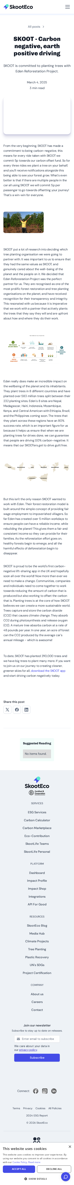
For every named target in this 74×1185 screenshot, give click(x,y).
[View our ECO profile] (37, 1141)
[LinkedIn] (54, 1091)
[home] (18, 6)
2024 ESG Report (37, 1115)
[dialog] (37, 1164)
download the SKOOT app (48, 671)
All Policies (54, 1108)
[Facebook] (36, 1091)
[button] (9, 2)
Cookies (40, 1108)
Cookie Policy (20, 1162)
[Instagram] (45, 1091)
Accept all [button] (19, 1169)
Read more (34, 1162)
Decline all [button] (54, 1169)
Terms (16, 1108)
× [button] (69, 1146)
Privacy (27, 1108)
